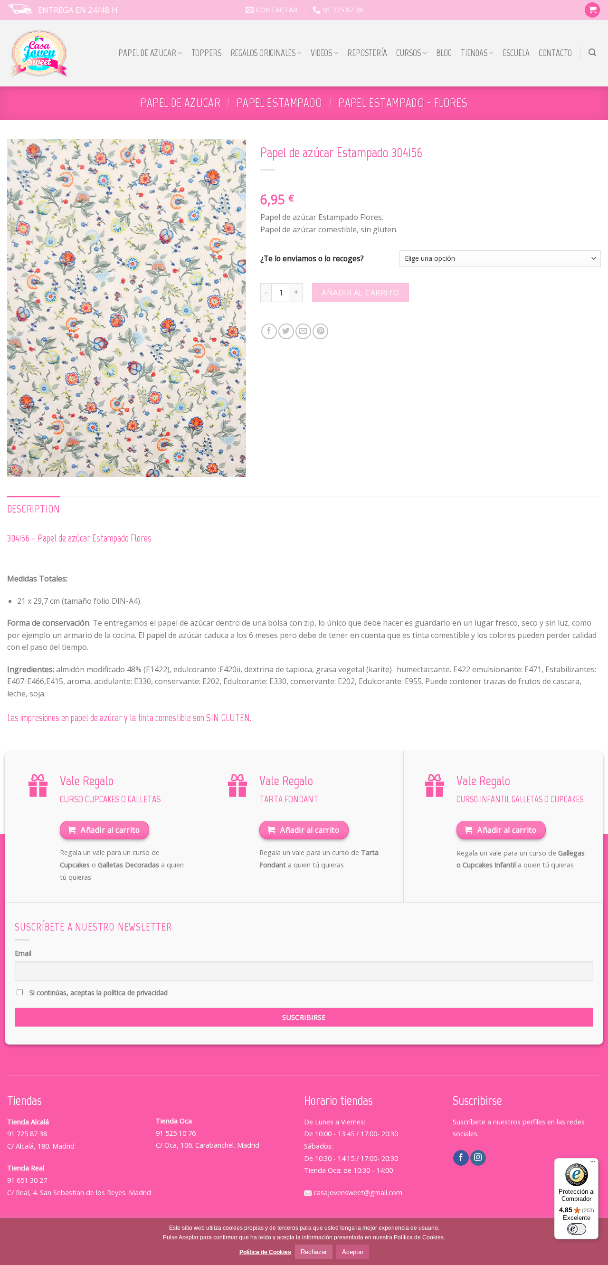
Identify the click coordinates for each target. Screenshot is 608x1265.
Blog (444, 53)
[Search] (592, 52)
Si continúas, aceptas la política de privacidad (98, 992)
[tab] (33, 509)
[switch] (576, 1229)
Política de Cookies (265, 1252)
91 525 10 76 (176, 1133)
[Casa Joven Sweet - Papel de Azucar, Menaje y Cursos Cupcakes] (39, 53)
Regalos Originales (263, 53)
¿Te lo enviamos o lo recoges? (312, 259)
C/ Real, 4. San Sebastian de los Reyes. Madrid (79, 1192)
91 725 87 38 (27, 1133)
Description (33, 509)
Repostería (367, 53)
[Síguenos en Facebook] (461, 1158)
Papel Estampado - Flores (402, 102)
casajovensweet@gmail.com (357, 1192)
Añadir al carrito (360, 292)
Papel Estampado (280, 102)
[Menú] (592, 1164)
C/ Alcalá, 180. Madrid (41, 1146)
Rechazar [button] (314, 1251)
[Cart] (592, 10)
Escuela (516, 53)
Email (23, 953)
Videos (321, 53)
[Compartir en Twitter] (286, 331)
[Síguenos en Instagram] (478, 1158)
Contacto (555, 53)
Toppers (206, 53)
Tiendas (474, 53)
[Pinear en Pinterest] (320, 331)
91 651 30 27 (27, 1180)
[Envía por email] (303, 331)
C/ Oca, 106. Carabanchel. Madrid (207, 1145)
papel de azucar (180, 102)
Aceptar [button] (352, 1251)
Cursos (408, 53)
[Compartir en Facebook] (269, 331)
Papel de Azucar (147, 53)
